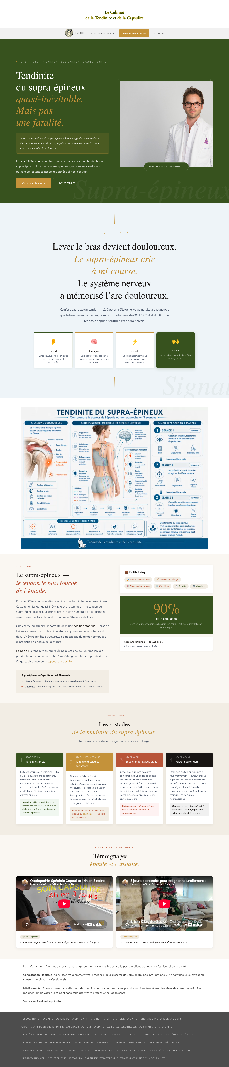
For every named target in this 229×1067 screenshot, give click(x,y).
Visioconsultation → (33, 183)
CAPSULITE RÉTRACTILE (102, 33)
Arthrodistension (33, 1058)
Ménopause (172, 1042)
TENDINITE (79, 33)
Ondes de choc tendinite (94, 1034)
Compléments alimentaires (145, 1042)
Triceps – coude (126, 1050)
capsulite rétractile (60, 661)
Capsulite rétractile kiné (101, 1058)
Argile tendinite (126, 1018)
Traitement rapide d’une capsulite (142, 1058)
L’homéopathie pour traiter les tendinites (48, 1034)
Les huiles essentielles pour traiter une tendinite (139, 1026)
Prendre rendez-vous (134, 33)
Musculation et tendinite (37, 1018)
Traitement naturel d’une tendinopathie (87, 1050)
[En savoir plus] (114, 16)
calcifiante (87, 813)
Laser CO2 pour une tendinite (85, 1026)
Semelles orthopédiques (154, 1050)
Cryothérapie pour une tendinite (42, 1026)
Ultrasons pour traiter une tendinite (46, 1042)
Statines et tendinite (125, 1034)
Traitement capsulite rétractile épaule (167, 1034)
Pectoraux (75, 1058)
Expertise (159, 33)
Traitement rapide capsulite (40, 1050)
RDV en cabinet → (68, 183)
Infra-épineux (181, 1050)
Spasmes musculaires (111, 1042)
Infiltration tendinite (100, 1018)
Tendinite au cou (84, 1042)
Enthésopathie (56, 1058)
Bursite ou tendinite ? (70, 1018)
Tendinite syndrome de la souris (161, 1018)
